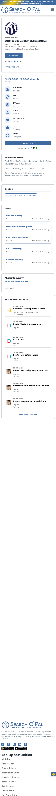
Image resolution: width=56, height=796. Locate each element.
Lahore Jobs (8, 763)
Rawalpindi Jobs (10, 777)
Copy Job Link (12, 67)
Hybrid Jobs (7, 786)
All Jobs (5, 759)
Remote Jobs (8, 781)
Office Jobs (7, 790)
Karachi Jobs (8, 768)
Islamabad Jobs (10, 772)
